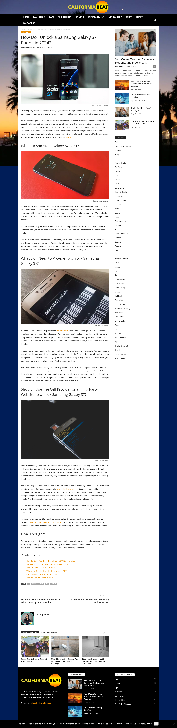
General (118, 246)
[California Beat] (88, 7)
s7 (28, 584)
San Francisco (121, 317)
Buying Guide (120, 163)
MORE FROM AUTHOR (49, 632)
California (39, 17)
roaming (69, 137)
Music (117, 292)
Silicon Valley (120, 321)
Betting (118, 151)
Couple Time (120, 196)
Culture (118, 205)
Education (119, 217)
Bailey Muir (27, 47)
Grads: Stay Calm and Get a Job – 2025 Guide (34, 660)
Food (117, 229)
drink (117, 209)
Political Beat (120, 304)
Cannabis (118, 171)
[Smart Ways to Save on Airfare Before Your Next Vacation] (122, 85)
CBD (117, 184)
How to (117, 263)
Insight (117, 267)
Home (26, 17)
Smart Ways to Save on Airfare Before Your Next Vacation (141, 83)
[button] (155, 20)
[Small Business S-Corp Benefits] (122, 98)
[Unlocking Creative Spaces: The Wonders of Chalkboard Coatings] (65, 646)
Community (119, 188)
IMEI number (62, 331)
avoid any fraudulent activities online (45, 522)
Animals (118, 142)
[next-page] (108, 632)
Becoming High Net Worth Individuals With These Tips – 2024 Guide (40, 601)
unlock (53, 584)
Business (118, 159)
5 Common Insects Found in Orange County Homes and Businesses (93, 661)
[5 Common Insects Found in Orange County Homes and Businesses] (95, 646)
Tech (41, 584)
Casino (117, 180)
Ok (156, 724)
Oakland (118, 296)
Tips (47, 584)
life (116, 275)
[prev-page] (104, 632)
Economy (119, 213)
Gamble (118, 238)
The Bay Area (120, 338)
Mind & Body (115, 17)
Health (140, 17)
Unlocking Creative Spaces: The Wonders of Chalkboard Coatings (64, 661)
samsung (35, 584)
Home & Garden (121, 259)
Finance (118, 225)
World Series (120, 358)
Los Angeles (120, 279)
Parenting (119, 300)
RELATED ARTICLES (30, 632)
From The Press (121, 234)
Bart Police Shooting (123, 146)
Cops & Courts (121, 192)
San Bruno (119, 313)
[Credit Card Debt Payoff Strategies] (122, 112)
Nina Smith (119, 66)
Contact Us (29, 23)
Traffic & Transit (121, 346)
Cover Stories (120, 200)
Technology (64, 17)
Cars (51, 17)
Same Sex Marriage (123, 308)
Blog (117, 155)
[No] (173, 724)
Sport (129, 17)
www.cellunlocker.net (65, 489)
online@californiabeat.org (41, 703)
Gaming (80, 17)
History (118, 254)
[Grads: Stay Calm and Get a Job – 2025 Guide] (35, 646)
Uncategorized (120, 354)
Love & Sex (119, 284)
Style (117, 329)
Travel (117, 350)
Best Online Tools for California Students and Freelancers (134, 61)
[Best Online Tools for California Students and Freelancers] (135, 42)
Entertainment (96, 17)
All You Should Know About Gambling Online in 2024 (89, 601)
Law (116, 271)
